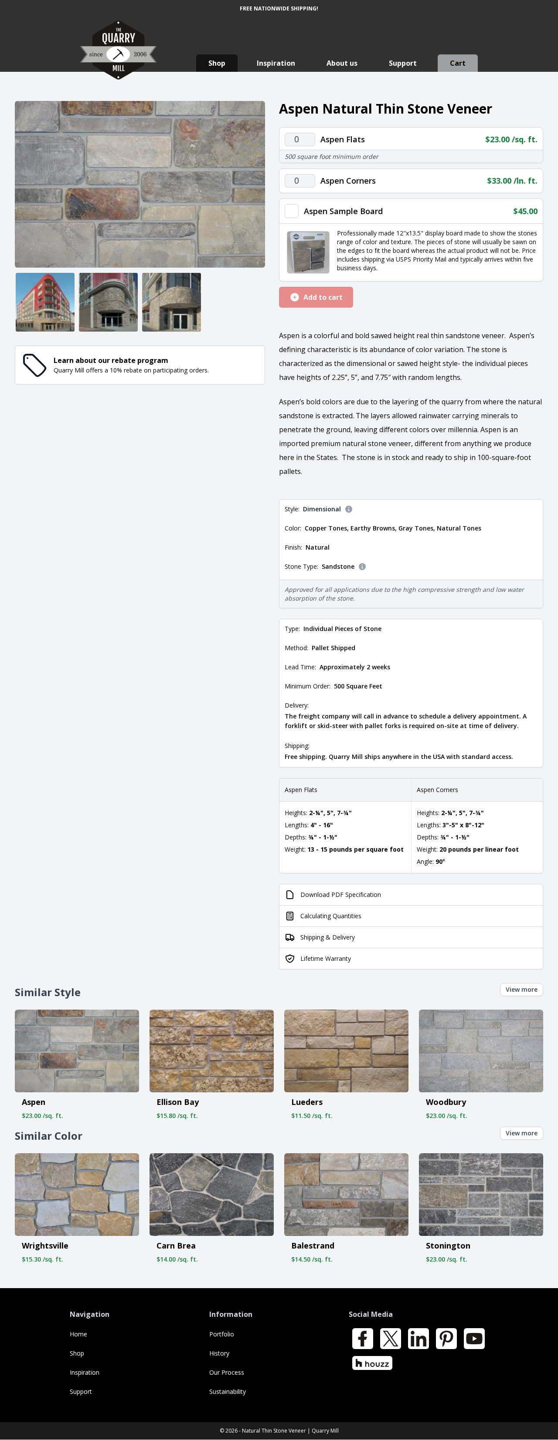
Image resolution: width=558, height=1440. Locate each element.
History (219, 1353)
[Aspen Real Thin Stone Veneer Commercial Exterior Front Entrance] (171, 302)
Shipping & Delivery (327, 937)
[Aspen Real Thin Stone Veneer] (140, 184)
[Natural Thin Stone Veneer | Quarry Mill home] (118, 58)
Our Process (226, 1372)
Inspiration (276, 63)
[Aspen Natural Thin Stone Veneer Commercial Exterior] (45, 302)
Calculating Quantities (330, 916)
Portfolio (221, 1334)
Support (403, 63)
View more (522, 989)
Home (78, 1334)
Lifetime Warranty (325, 958)
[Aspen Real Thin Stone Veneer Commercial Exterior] (108, 302)
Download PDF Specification (340, 894)
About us (342, 63)
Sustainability (227, 1391)
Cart (458, 63)
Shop (216, 63)
